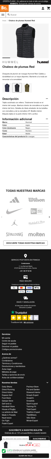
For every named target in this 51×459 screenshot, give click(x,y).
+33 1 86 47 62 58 (25, 271)
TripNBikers (31, 415)
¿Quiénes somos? (9, 357)
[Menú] (3, 15)
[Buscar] (8, 14)
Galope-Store (7, 400)
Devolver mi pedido (10, 346)
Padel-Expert (7, 423)
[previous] (1, 217)
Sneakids (30, 400)
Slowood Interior (33, 392)
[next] (49, 217)
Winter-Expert (32, 420)
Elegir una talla (25, 456)
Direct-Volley (7, 392)
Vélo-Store (30, 417)
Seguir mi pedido (9, 343)
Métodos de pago (9, 371)
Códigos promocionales (12, 349)
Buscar (13, 14)
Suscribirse (39, 438)
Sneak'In (30, 398)
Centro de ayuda (9, 340)
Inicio (4, 20)
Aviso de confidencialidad (13, 377)
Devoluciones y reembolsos (13, 366)
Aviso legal (6, 369)
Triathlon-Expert (33, 412)
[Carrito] (49, 8)
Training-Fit (31, 406)
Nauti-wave (7, 417)
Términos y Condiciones (12, 363)
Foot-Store (6, 398)
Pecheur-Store (32, 386)
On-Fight (5, 420)
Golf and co (7, 403)
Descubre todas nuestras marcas (25, 243)
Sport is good (32, 403)
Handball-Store (8, 406)
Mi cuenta (6, 338)
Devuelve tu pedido (25, 307)
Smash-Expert (32, 395)
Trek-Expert (31, 409)
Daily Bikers (7, 386)
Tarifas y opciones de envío (13, 374)
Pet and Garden (33, 389)
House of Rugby (9, 409)
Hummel (10, 62)
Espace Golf (7, 395)
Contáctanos (25, 263)
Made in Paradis (9, 415)
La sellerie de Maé (9, 412)
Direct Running (8, 389)
